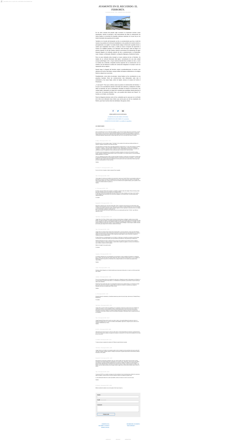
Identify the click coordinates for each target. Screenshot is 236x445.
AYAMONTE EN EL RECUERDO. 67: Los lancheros (118, 118)
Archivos (118, 439)
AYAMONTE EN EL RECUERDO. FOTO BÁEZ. (118, 116)
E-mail (101, 399)
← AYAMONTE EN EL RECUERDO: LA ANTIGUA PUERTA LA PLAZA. (104, 426)
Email (123, 111)
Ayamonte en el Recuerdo (124, 12)
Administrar (128, 439)
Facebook (113, 111)
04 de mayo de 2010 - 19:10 (111, 12)
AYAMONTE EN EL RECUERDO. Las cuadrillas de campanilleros (118, 121)
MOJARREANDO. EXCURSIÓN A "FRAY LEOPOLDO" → (133, 425)
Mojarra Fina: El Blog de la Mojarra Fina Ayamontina (18, 1)
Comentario (99, 404)
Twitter (118, 111)
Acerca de (108, 439)
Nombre (99, 394)
